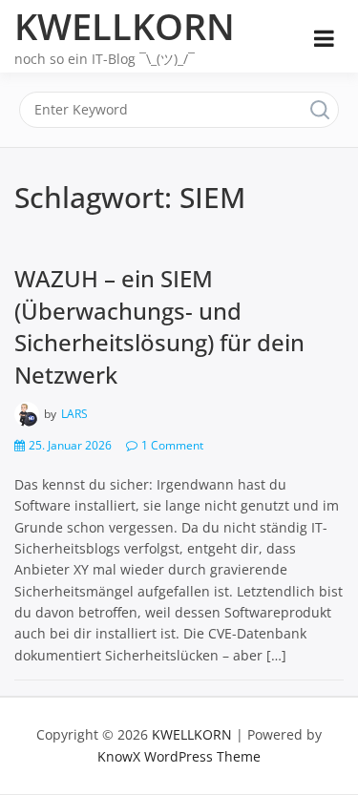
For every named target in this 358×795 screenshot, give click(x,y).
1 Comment (172, 445)
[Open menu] (324, 38)
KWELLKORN (124, 26)
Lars (74, 414)
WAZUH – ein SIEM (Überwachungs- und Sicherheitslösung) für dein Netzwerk (159, 326)
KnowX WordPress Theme (179, 756)
